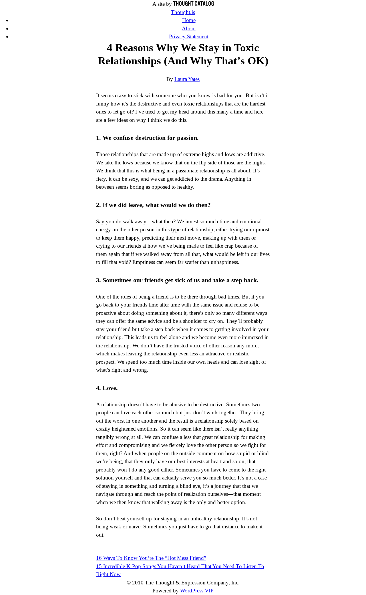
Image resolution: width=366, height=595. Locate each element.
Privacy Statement (188, 36)
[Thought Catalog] (193, 4)
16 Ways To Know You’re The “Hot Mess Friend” (151, 558)
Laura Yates (187, 79)
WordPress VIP (197, 591)
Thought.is (183, 12)
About (189, 28)
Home (189, 20)
